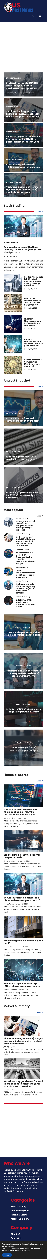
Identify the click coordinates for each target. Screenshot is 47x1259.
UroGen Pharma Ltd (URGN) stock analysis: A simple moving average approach (22, 85)
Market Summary (14, 106)
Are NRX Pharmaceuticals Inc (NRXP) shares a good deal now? (33, 342)
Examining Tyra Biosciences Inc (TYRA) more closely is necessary (22, 495)
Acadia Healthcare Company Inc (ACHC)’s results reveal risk (33, 362)
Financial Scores (14, 132)
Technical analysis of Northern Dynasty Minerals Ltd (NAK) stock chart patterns (23, 189)
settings (27, 1251)
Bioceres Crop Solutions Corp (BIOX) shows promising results (22, 985)
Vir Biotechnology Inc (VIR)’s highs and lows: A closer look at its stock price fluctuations (23, 114)
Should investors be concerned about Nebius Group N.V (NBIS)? (22, 899)
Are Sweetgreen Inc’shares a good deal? (23, 942)
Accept (7, 1255)
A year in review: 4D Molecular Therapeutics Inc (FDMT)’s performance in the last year (23, 139)
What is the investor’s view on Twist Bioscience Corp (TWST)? (32, 301)
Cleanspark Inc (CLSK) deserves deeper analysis (23, 749)
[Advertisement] (23, 49)
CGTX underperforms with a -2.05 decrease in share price (23, 165)
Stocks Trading (13, 78)
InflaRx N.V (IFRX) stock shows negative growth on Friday (25, 603)
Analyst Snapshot (15, 159)
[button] (33, 16)
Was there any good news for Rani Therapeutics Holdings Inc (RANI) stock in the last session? (23, 1084)
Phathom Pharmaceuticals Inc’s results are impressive (32, 322)
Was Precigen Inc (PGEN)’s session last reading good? (21, 458)
